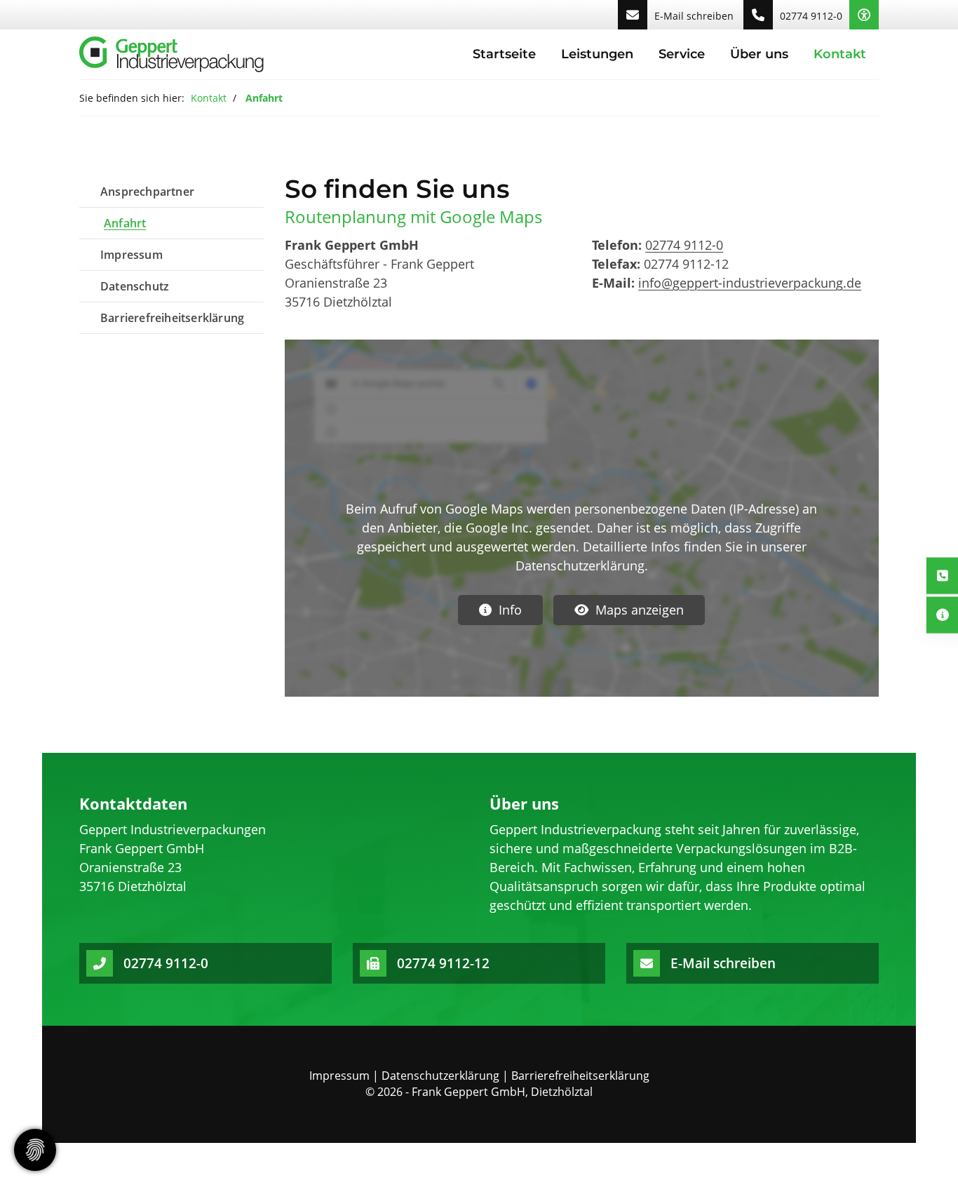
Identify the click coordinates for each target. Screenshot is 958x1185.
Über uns (759, 53)
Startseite (504, 53)
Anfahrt (125, 223)
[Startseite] (171, 54)
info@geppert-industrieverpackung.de (749, 282)
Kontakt (840, 53)
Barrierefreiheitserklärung (172, 318)
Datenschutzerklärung (440, 1075)
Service (682, 53)
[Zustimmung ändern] (35, 1150)
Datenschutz (134, 286)
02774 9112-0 (811, 15)
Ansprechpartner (147, 191)
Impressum (131, 254)
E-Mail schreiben (694, 15)
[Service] (942, 614)
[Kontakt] (942, 575)
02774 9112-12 (443, 962)
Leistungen (597, 53)
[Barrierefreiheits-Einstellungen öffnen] (864, 14)
